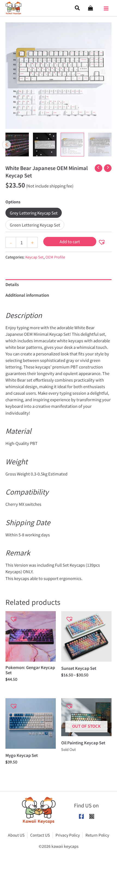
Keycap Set (34, 257)
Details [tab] (12, 284)
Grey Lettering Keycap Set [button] (34, 213)
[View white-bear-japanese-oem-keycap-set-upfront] (44, 144)
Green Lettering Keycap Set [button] (35, 225)
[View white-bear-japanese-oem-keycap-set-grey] (72, 144)
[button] (77, 8)
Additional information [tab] (27, 295)
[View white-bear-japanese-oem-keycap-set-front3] (17, 144)
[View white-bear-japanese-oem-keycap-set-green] (100, 144)
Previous (7, 145)
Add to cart (70, 241)
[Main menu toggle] (106, 6)
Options (12, 201)
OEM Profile (55, 257)
